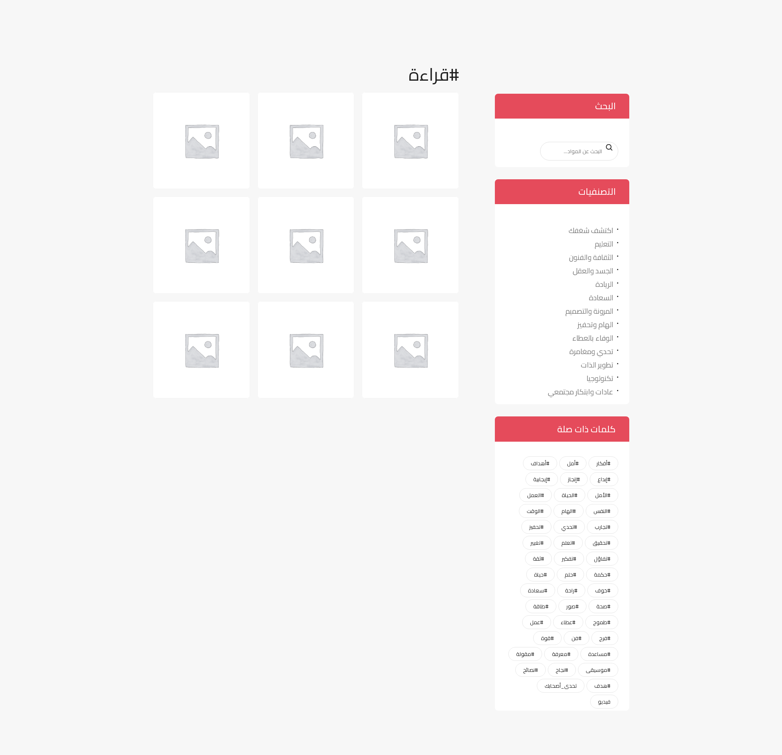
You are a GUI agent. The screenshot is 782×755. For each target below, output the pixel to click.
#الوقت (535, 511)
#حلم (570, 574)
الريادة (604, 284)
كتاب (330, 314)
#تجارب (603, 527)
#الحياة (570, 495)
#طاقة (541, 606)
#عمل (536, 622)
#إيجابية (541, 479)
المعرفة (219, 105)
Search (605, 147)
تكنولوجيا (599, 378)
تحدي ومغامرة (591, 351)
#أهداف (540, 463)
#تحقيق (602, 543)
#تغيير (537, 543)
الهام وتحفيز (595, 324)
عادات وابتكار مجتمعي (580, 391)
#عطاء (568, 622)
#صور (572, 606)
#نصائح (530, 670)
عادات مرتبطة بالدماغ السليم (404, 320)
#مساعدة (599, 654)
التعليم (604, 244)
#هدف (602, 686)
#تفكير (569, 558)
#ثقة (538, 558)
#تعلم (568, 543)
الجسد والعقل (593, 270)
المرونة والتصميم (589, 311)
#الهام (568, 511)
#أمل (573, 463)
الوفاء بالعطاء (592, 338)
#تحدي (569, 527)
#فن (576, 638)
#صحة (603, 606)
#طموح (602, 622)
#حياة (540, 574)
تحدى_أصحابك (561, 686)
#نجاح (562, 670)
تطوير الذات (597, 365)
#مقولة (525, 654)
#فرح (605, 638)
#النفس (602, 511)
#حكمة (602, 574)
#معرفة (561, 654)
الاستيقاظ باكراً (312, 105)
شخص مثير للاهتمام (197, 209)
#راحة (571, 590)
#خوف (603, 590)
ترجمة (433, 209)
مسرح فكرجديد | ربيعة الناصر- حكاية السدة (195, 320)
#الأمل (603, 495)
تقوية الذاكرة (315, 209)
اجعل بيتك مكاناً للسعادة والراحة (414, 111)
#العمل (535, 495)
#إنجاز (574, 479)
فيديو (604, 702)
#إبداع (604, 479)
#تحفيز (536, 527)
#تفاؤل (602, 558)
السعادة (601, 297)
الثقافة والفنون (591, 257)
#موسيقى (598, 670)
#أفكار (603, 463)
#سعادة (537, 590)
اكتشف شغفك (591, 230)
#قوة (547, 638)
